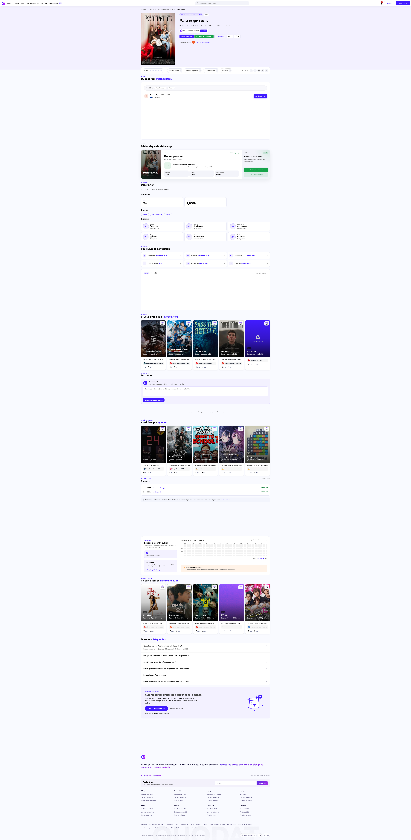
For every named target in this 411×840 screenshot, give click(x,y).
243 (198, 367)
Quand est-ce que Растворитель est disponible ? (162, 646)
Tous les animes (179, 815)
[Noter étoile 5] (161, 70)
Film (206, 15)
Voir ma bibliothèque (257, 174)
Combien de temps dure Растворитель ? (159, 662)
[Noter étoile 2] (153, 70)
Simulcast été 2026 (180, 809)
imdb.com (156, 492)
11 (230, 367)
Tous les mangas (212, 800)
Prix (177, 824)
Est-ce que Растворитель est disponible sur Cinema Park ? (166, 669)
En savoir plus (225, 500)
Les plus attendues (147, 812)
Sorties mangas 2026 (214, 794)
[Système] (260, 835)
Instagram (157, 775)
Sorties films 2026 (147, 794)
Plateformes (160, 88)
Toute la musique (246, 800)
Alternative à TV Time (217, 824)
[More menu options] (64, 3)
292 (250, 364)
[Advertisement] (205, 119)
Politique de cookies (182, 828)
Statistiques (184, 824)
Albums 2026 (244, 794)
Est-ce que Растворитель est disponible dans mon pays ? (166, 681)
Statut (194, 828)
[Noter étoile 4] (158, 70)
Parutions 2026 (212, 809)
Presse (198, 824)
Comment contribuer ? (156, 824)
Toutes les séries (146, 815)
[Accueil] (3, 3)
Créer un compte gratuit (156, 708)
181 (204, 367)
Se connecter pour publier (154, 400)
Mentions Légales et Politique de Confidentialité (157, 828)
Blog (192, 824)
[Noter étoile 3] (156, 70)
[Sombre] (268, 835)
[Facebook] (255, 70)
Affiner (150, 88)
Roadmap (170, 824)
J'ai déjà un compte (176, 708)
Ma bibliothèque (232, 153)
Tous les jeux (178, 800)
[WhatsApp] (259, 70)
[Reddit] (262, 70)
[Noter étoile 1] (150, 70)
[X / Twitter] (251, 70)
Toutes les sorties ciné (148, 800)
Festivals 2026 (244, 812)
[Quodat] (143, 757)
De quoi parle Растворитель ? (155, 675)
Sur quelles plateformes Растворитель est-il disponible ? (166, 656)
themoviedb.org (158, 488)
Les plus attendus (147, 797)
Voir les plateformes (203, 42)
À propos (144, 824)
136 (256, 364)
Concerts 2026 (244, 809)
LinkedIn (147, 775)
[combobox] (222, 3)
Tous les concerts (245, 815)
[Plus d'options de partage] (266, 70)
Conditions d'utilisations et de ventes (239, 824)
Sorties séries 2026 (147, 809)
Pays (171, 88)
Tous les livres (211, 815)
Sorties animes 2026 (181, 812)
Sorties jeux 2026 (180, 794)
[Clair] (264, 835)
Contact (205, 824)
